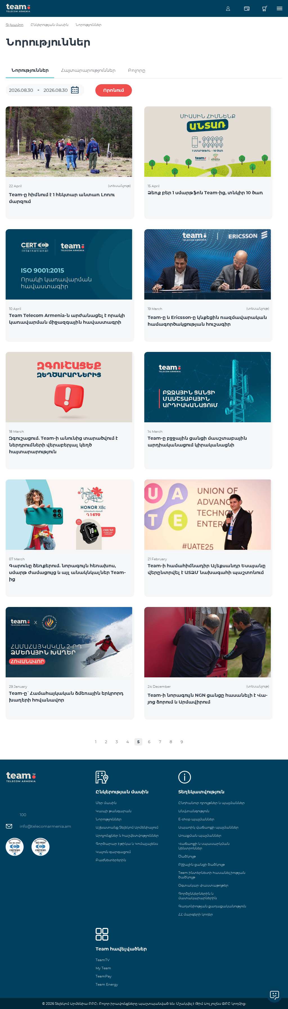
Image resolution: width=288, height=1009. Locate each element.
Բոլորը (136, 70)
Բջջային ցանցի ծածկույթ (201, 864)
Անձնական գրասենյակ (228, 8)
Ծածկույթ (187, 856)
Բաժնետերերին (111, 860)
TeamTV (102, 960)
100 (23, 814)
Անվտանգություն (193, 811)
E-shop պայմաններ (196, 819)
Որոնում (113, 90)
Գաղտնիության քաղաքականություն (212, 906)
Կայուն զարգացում (113, 852)
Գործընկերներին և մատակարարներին (197, 895)
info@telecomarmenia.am (45, 826)
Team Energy (107, 984)
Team (18, 7)
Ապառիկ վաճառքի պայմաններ (208, 827)
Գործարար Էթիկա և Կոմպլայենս (127, 843)
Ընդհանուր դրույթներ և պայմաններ (211, 803)
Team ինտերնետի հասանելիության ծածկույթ (211, 874)
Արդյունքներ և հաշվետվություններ (127, 835)
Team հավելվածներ (121, 949)
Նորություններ (30, 70)
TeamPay (104, 976)
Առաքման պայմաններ (199, 835)
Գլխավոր (14, 25)
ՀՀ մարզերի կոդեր (195, 914)
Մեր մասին (106, 803)
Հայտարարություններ (88, 70)
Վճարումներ (247, 8)
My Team (103, 968)
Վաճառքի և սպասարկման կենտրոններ (204, 845)
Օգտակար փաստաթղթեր (203, 885)
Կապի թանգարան (113, 811)
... (75, 89)
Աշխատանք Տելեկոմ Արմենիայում (127, 827)
